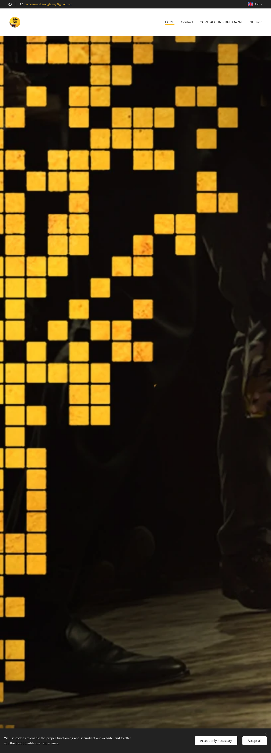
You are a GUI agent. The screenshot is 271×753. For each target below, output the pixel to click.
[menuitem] (171, 22)
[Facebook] (10, 4)
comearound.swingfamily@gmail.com (48, 4)
